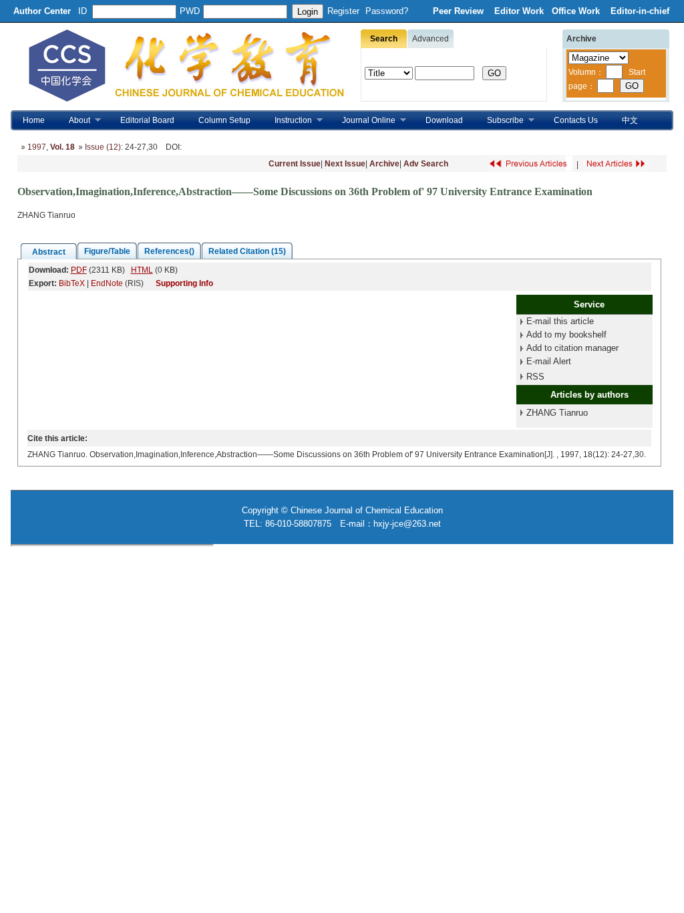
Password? (386, 11)
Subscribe (499, 121)
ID (82, 11)
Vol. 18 (62, 147)
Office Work (577, 11)
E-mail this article (560, 321)
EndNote (107, 283)
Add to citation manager (572, 348)
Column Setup (224, 120)
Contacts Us (576, 120)
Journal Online (362, 121)
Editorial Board (147, 120)
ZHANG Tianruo (557, 413)
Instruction (287, 121)
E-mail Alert (548, 361)
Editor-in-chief (640, 11)
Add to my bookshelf (566, 335)
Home (34, 120)
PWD (190, 11)
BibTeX (72, 283)
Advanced (430, 38)
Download (444, 120)
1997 (36, 147)
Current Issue (295, 163)
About (73, 121)
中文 (630, 120)
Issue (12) (103, 147)
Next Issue (345, 163)
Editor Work (519, 11)
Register (343, 11)
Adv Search (425, 163)
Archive (384, 163)
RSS (535, 377)
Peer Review (459, 11)
